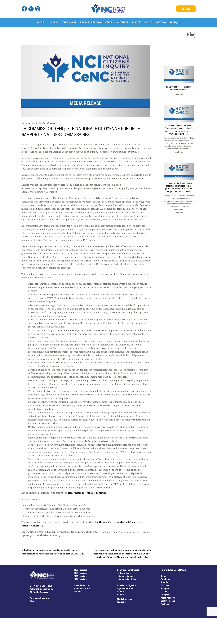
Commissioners (125, 576)
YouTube (165, 585)
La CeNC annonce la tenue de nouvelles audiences (178, 88)
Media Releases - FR (49, 123)
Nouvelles (122, 22)
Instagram (165, 588)
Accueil (41, 22)
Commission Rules (127, 579)
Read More (179, 94)
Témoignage (69, 22)
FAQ (32, 601)
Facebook (165, 579)
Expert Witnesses (82, 585)
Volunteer (122, 594)
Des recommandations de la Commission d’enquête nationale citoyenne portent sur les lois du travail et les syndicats (179, 129)
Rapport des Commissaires (96, 22)
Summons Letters (82, 588)
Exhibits (77, 591)
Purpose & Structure (39, 598)
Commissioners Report (128, 570)
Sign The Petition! (125, 588)
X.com (164, 576)
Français (175, 22)
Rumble (164, 582)
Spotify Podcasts (169, 601)
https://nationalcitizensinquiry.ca (86, 493)
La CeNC (53, 22)
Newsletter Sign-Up (126, 585)
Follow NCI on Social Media (173, 570)
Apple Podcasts (168, 597)
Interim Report (125, 573)
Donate (120, 591)
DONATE (185, 8)
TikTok (164, 591)
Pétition (161, 22)
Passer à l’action (142, 22)
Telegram (165, 594)
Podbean (165, 604)
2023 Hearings (80, 570)
